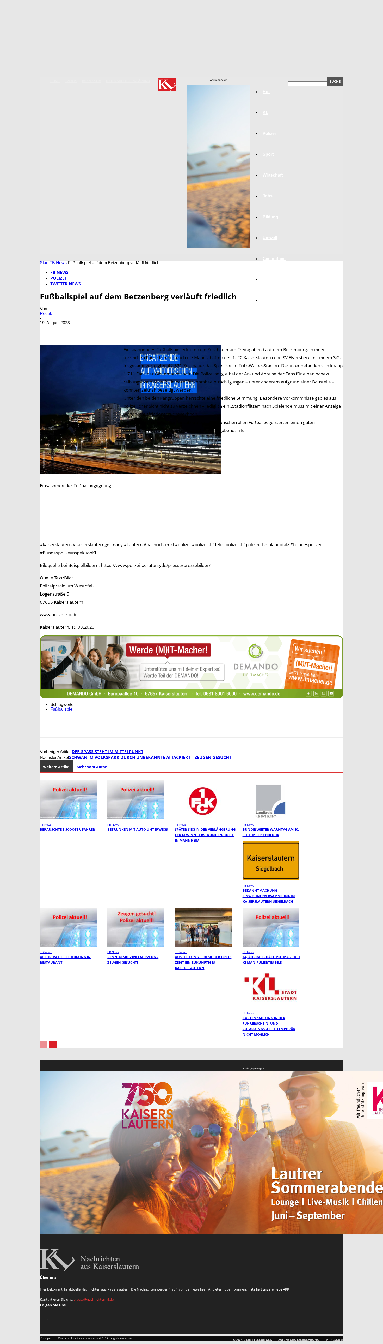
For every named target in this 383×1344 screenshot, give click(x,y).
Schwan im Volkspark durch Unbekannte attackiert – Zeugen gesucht (150, 757)
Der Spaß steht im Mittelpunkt (107, 751)
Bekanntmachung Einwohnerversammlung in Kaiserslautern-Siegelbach (269, 896)
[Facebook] (48, 330)
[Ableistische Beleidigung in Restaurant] (68, 945)
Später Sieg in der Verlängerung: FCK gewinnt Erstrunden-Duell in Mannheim (206, 835)
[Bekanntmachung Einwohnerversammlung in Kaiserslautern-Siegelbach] (271, 879)
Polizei (58, 278)
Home (55, 81)
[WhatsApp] (104, 330)
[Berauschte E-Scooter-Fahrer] (68, 817)
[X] (67, 330)
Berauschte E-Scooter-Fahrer (67, 829)
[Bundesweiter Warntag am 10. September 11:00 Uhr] (271, 817)
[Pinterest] (86, 330)
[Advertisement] (191, 526)
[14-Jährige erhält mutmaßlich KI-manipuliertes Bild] (271, 945)
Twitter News (65, 284)
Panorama (273, 300)
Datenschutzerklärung (128, 81)
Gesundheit (274, 258)
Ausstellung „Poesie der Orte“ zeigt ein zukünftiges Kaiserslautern (203, 962)
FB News (58, 263)
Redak (46, 313)
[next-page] (53, 1044)
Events (71, 81)
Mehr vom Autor (92, 766)
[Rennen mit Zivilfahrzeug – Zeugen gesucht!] (135, 945)
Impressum (91, 81)
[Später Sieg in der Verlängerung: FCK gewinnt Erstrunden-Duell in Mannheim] (203, 817)
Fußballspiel (61, 709)
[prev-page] (43, 1044)
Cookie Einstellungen (253, 1339)
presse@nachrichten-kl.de (93, 1299)
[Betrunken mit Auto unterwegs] (135, 817)
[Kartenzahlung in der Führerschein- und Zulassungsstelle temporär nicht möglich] (271, 1006)
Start (44, 263)
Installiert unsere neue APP (268, 1289)
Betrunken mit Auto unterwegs (137, 829)
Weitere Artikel (56, 766)
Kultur (269, 279)
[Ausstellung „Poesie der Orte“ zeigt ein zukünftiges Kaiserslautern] (203, 945)
